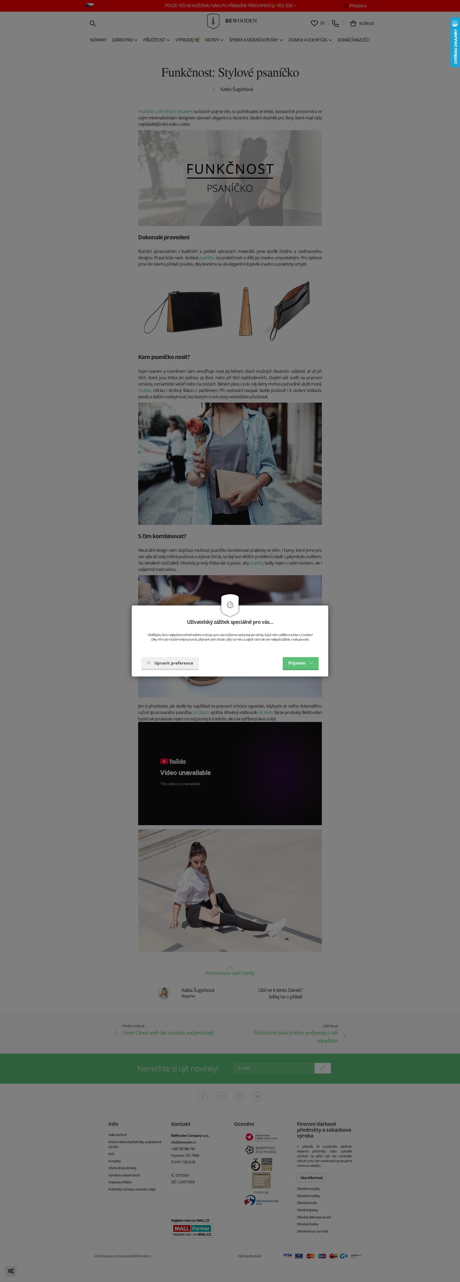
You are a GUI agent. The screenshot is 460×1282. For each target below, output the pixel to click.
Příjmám (297, 663)
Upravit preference (173, 663)
